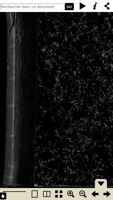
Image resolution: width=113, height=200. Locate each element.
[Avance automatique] (83, 6)
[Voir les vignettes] (59, 194)
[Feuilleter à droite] (107, 194)
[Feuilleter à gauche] (95, 194)
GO (69, 7)
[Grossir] (71, 194)
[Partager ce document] (107, 6)
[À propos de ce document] (95, 6)
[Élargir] (83, 194)
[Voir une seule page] (35, 194)
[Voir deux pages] (47, 194)
